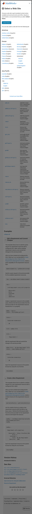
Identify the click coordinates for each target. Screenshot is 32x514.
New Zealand (5, 78)
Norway (19, 46)
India (3, 76)
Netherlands (20, 44)
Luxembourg (5, 63)
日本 (3, 88)
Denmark (4, 46)
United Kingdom (21, 65)
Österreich (19, 49)
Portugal (19, 51)
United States (5, 38)
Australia (4, 74)
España (4, 51)
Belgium (4, 44)
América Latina (6, 33)
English (20, 61)
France (4, 56)
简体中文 (5, 83)
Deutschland (5, 49)
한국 (3, 90)
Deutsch (20, 58)
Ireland (4, 58)
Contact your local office (16, 96)
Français (20, 63)
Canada (4, 35)
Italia (3, 61)
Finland (4, 53)
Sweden (19, 53)
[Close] (29, 3)
